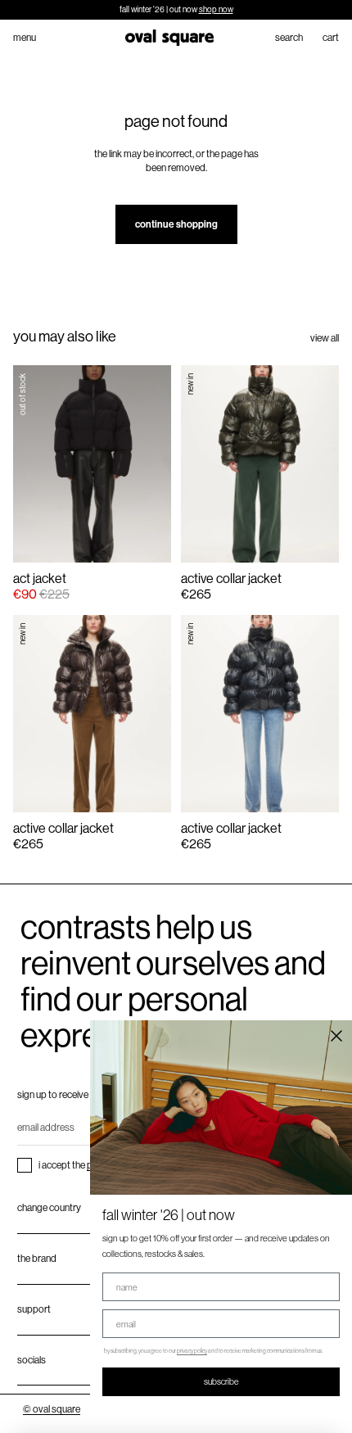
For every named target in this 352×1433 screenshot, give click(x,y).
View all (324, 338)
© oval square (51, 1409)
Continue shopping (176, 224)
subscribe (221, 1381)
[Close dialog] (336, 1036)
